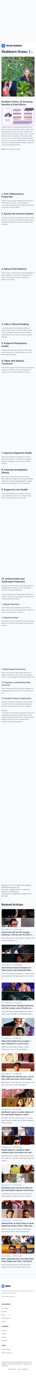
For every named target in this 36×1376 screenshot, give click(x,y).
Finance (3, 1321)
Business (4, 1311)
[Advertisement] (18, 21)
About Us (4, 1330)
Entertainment (5, 1318)
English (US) (12, 1369)
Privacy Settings (23, 1369)
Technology (4, 1308)
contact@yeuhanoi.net (8, 1296)
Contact (3, 1334)
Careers (3, 1337)
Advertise (4, 1340)
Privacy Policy (5, 1349)
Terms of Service (6, 1352)
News (3, 1315)
